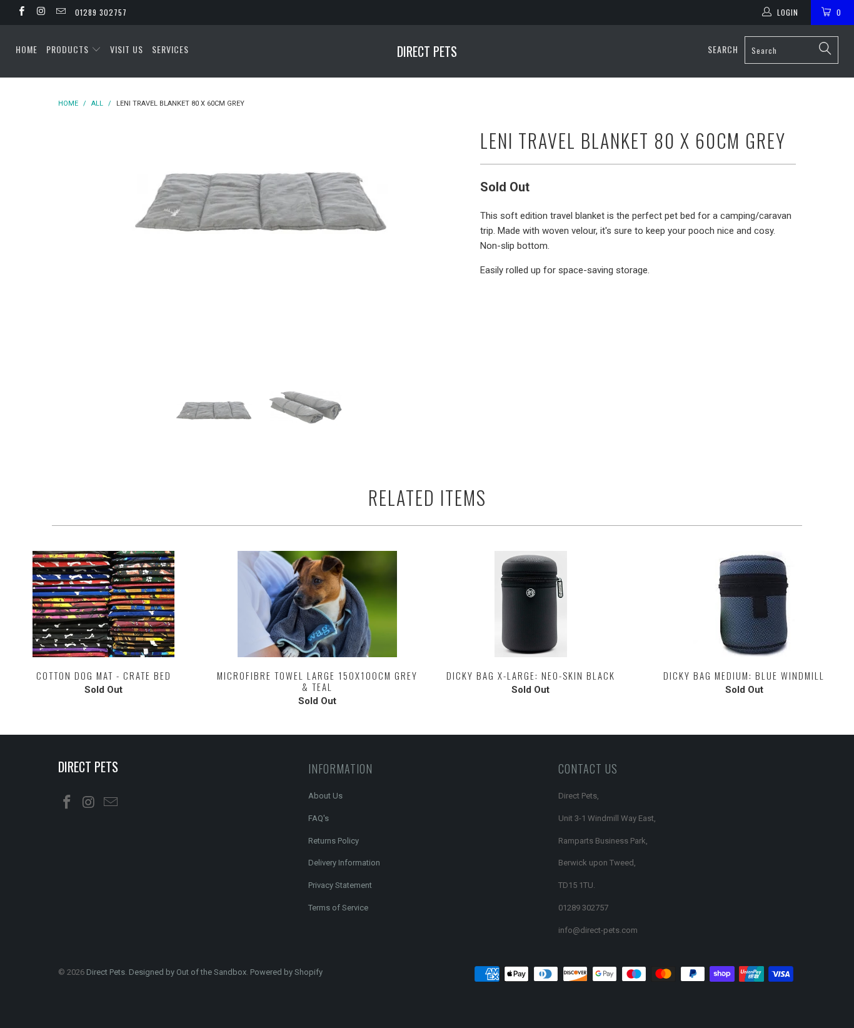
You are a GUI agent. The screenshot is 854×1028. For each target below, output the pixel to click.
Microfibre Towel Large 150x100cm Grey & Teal (317, 604)
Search (723, 49)
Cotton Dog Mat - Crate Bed (104, 604)
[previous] (80, 239)
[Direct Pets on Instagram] (40, 12)
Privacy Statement (340, 885)
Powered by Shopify (286, 972)
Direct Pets (427, 51)
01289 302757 (101, 12)
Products (68, 49)
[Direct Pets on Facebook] (21, 12)
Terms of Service (338, 907)
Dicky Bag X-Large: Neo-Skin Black (531, 604)
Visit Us (126, 49)
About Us (325, 795)
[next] (445, 239)
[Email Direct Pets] (60, 12)
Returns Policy (333, 840)
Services (170, 49)
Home (27, 49)
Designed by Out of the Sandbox (187, 972)
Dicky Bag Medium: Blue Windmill (744, 604)
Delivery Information (344, 862)
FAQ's (318, 818)
